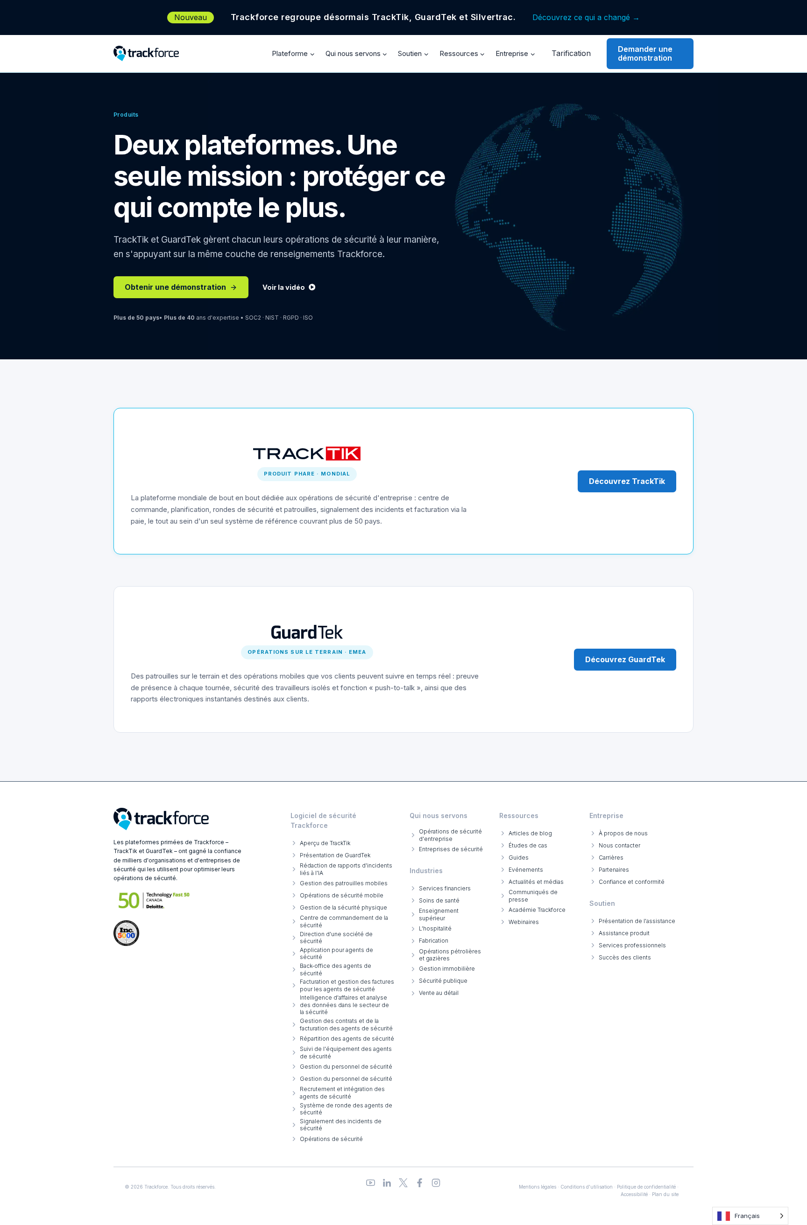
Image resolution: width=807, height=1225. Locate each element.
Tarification (571, 53)
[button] (289, 287)
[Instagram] (436, 1182)
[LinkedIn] (386, 1182)
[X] (403, 1182)
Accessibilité (634, 1194)
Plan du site (665, 1194)
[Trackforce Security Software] (161, 819)
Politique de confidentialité (646, 1187)
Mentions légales (537, 1187)
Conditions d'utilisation (586, 1187)
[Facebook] (419, 1182)
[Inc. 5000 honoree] (154, 900)
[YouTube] (370, 1182)
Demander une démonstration (645, 53)
